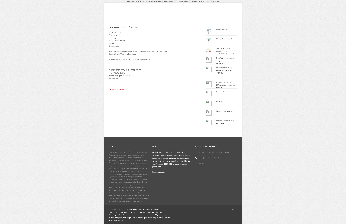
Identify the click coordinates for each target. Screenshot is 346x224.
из (160, 161)
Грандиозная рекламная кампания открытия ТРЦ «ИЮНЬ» (224, 70)
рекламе (176, 164)
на (185, 160)
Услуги (137, 17)
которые (165, 161)
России (187, 155)
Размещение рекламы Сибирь (120, 218)
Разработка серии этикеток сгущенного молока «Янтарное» (225, 60)
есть (181, 158)
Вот (167, 152)
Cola (163, 152)
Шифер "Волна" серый (224, 39)
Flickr (224, 209)
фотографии (156, 167)
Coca (159, 152)
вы (170, 158)
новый (154, 164)
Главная (126, 17)
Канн (187, 152)
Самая (154, 158)
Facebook (220, 209)
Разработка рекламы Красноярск (131, 215)
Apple (154, 152)
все (167, 158)
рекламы (183, 164)
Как (183, 152)
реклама (168, 164)
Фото (160, 158)
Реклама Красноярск (155, 218)
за (158, 161)
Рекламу (181, 155)
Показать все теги (158, 172)
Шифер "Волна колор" (224, 29)
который (172, 161)
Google (229, 209)
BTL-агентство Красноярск (119, 212)
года (174, 158)
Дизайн (177, 152)
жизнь (154, 161)
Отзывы (186, 17)
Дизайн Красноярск (139, 218)
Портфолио (149, 18)
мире (182, 161)
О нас (163, 17)
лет (178, 161)
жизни (186, 158)
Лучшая (163, 155)
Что (163, 158)
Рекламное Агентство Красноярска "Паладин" (141, 209)
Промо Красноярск (137, 212)
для (178, 158)
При (175, 155)
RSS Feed (215, 209)
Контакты (174, 17)
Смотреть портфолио (117, 89)
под (161, 164)
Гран (172, 152)
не (189, 161)
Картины (155, 155)
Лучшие (170, 155)
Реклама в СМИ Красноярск (154, 215)
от (158, 164)
